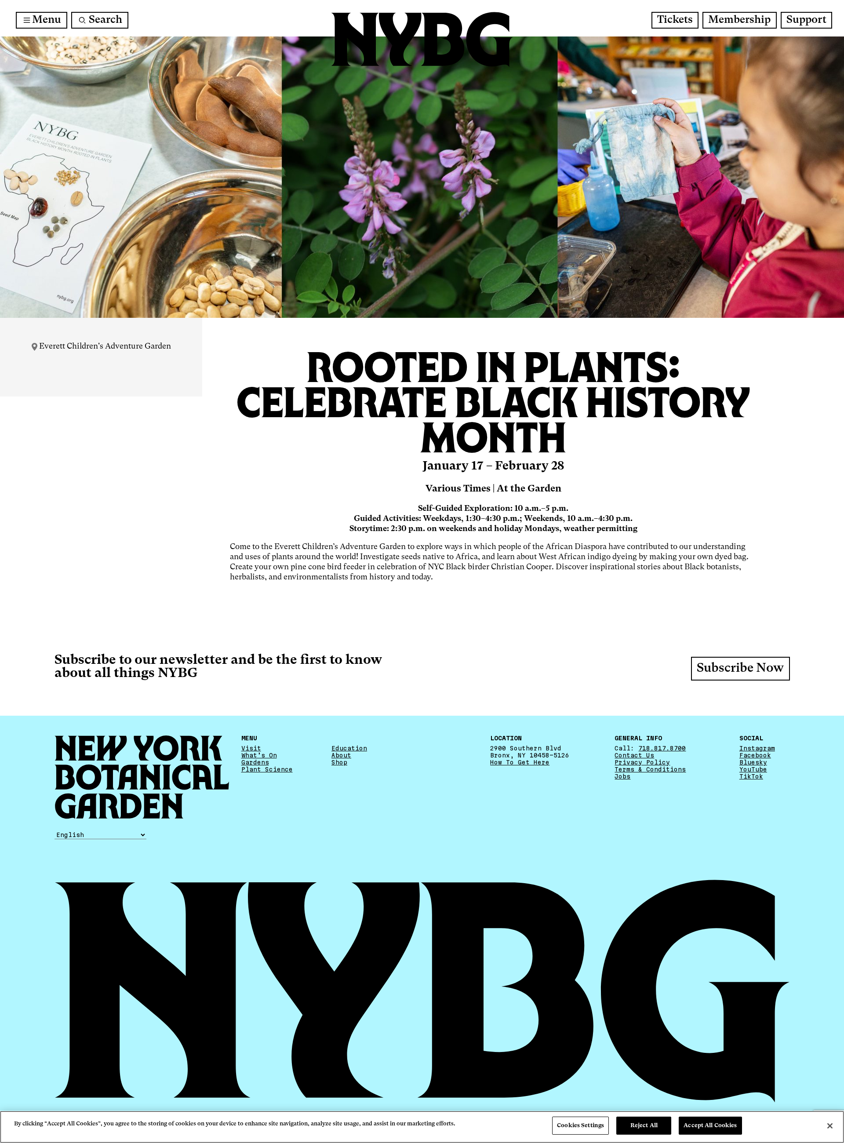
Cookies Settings (580, 1125)
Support (806, 20)
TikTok (751, 776)
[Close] (830, 1126)
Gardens (255, 762)
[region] (422, 1127)
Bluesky (753, 762)
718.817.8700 (662, 748)
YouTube (753, 769)
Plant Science (267, 769)
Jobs (622, 776)
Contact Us (634, 755)
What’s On (259, 755)
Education (349, 748)
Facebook (755, 755)
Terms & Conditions (650, 769)
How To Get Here (519, 762)
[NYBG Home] (422, 39)
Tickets (675, 20)
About (341, 755)
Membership (739, 20)
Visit (251, 748)
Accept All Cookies (710, 1125)
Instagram (757, 748)
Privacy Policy (642, 762)
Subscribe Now (740, 669)
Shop (339, 762)
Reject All (644, 1125)
